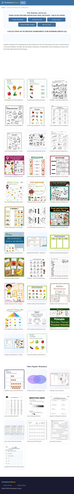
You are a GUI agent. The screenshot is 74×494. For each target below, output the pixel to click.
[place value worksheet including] (14, 430)
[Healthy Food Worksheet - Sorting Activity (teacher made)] (14, 343)
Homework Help (37, 19)
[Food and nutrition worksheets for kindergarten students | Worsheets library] (14, 246)
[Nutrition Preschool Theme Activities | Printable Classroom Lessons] (59, 322)
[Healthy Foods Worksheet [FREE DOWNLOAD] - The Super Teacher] (14, 117)
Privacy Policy (21, 485)
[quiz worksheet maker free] (14, 409)
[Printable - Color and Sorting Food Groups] (59, 91)
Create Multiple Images (27, 24)
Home (23, 2)
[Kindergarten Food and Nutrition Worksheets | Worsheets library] (14, 91)
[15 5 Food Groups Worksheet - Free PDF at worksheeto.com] (37, 220)
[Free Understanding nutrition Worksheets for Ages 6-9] (14, 195)
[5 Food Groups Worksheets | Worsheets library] (37, 91)
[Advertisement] (37, 64)
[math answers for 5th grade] (37, 432)
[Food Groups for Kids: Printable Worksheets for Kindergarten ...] (59, 270)
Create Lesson (56, 19)
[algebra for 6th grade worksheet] (59, 409)
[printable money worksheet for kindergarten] (14, 382)
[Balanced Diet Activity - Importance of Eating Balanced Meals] (37, 242)
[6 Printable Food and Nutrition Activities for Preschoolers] (59, 197)
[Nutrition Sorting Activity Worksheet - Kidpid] (59, 242)
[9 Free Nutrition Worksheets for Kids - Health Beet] (37, 139)
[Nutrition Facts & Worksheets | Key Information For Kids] (59, 296)
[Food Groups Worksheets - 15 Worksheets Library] (37, 117)
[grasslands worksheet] (59, 431)
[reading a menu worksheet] (59, 379)
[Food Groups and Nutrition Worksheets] (37, 167)
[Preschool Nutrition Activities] (14, 267)
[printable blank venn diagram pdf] (37, 379)
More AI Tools (46, 24)
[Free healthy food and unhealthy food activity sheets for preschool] (59, 117)
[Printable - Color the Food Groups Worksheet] (37, 270)
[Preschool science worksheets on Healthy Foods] (59, 142)
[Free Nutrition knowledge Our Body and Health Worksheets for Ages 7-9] (14, 322)
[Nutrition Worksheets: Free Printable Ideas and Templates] (59, 168)
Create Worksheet (17, 19)
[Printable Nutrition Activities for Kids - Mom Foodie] (37, 193)
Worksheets (9, 482)
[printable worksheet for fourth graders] (14, 458)
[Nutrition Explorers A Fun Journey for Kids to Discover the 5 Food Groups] (14, 292)
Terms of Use (7, 485)
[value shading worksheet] (37, 407)
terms (25, 49)
